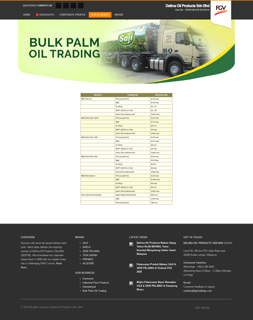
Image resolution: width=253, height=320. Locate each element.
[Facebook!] (212, 308)
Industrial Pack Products (96, 282)
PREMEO (88, 259)
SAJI (85, 243)
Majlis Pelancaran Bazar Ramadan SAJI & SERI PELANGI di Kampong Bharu (157, 286)
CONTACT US (45, 5)
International (89, 286)
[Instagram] (66, 5)
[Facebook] (58, 5)
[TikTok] (229, 308)
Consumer (88, 278)
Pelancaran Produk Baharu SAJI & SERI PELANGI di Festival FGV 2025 (156, 268)
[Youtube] (224, 308)
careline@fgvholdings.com (198, 290)
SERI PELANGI (91, 251)
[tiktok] (81, 5)
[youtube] (73, 5)
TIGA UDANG (90, 255)
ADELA (87, 247)
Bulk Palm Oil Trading (94, 290)
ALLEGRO (88, 263)
